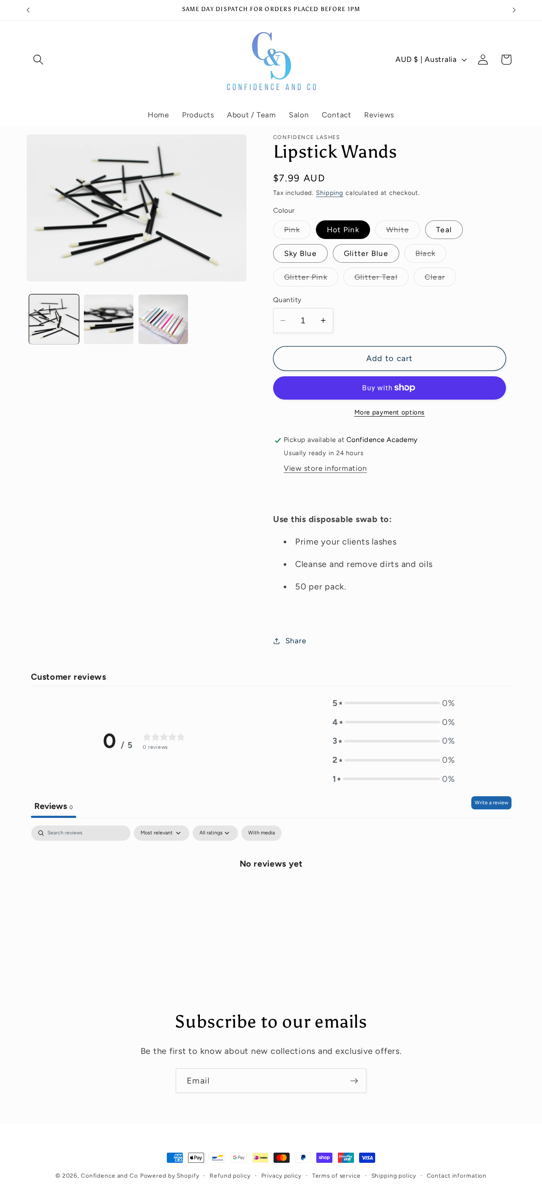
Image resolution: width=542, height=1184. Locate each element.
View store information (325, 468)
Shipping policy (393, 1175)
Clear (440, 279)
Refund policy (230, 1175)
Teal (444, 229)
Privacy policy (281, 1175)
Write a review (491, 803)
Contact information (457, 1175)
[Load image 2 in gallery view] (108, 319)
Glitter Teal (381, 279)
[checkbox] (261, 833)
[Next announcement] (514, 10)
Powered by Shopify (169, 1175)
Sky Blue (300, 253)
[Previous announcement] (28, 10)
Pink (297, 232)
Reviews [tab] (53, 806)
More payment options (389, 412)
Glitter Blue (366, 253)
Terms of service (336, 1175)
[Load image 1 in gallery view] (54, 319)
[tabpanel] (271, 891)
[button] (38, 59)
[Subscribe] (354, 1080)
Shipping (329, 193)
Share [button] (296, 640)
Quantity (287, 300)
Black (430, 255)
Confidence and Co (109, 1175)
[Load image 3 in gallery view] (163, 319)
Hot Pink (343, 229)
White (403, 232)
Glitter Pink (311, 279)
